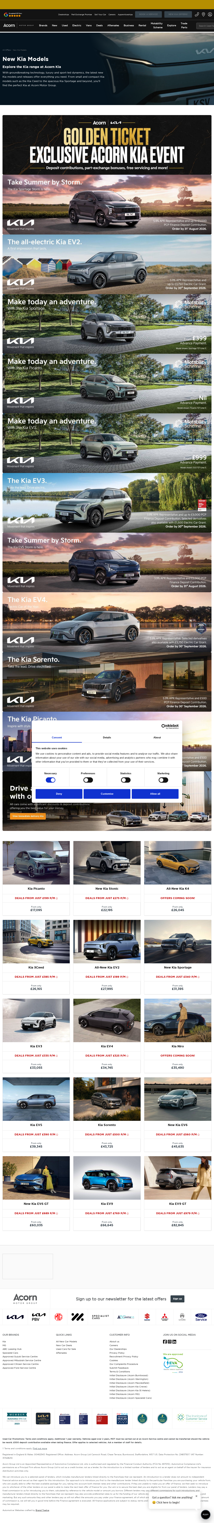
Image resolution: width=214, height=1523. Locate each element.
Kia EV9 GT (177, 1204)
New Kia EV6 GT (36, 1204)
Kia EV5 (36, 1125)
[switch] (88, 780)
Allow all (155, 793)
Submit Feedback (119, 1368)
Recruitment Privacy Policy (124, 1356)
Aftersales (61, 1352)
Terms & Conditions (120, 1371)
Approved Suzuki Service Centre (20, 1356)
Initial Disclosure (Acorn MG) (125, 1394)
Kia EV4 (107, 1046)
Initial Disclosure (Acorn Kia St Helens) (130, 1390)
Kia (4, 1341)
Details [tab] (107, 737)
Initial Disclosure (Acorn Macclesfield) (129, 1383)
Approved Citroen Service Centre (21, 1364)
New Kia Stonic (106, 889)
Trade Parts (184, 25)
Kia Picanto (36, 889)
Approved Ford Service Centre (19, 1368)
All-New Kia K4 (177, 889)
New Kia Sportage (178, 968)
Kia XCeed (36, 968)
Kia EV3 (36, 1046)
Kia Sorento (107, 1125)
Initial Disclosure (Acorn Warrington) (129, 1379)
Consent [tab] (57, 737)
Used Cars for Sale (66, 1349)
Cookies (114, 1360)
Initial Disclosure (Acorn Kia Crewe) (128, 1386)
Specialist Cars (10, 1352)
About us (114, 1341)
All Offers (7, 50)
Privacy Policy (117, 1352)
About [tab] (157, 737)
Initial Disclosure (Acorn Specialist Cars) (131, 1398)
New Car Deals (64, 1345)
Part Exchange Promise (81, 14)
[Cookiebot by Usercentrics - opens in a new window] (164, 726)
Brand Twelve (42, 1510)
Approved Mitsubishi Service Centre (22, 1360)
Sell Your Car (100, 14)
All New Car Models (66, 1341)
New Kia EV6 (178, 1125)
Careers (112, 14)
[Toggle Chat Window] (206, 1515)
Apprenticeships (125, 14)
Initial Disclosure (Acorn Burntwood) (129, 1375)
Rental (142, 25)
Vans (89, 25)
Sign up (177, 1298)
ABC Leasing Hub (12, 1349)
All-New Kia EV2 (107, 968)
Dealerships (63, 14)
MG (4, 1345)
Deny (59, 793)
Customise (107, 793)
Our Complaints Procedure (124, 1364)
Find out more (40, 1448)
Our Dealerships (118, 1349)
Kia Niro (178, 1046)
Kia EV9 (107, 1204)
